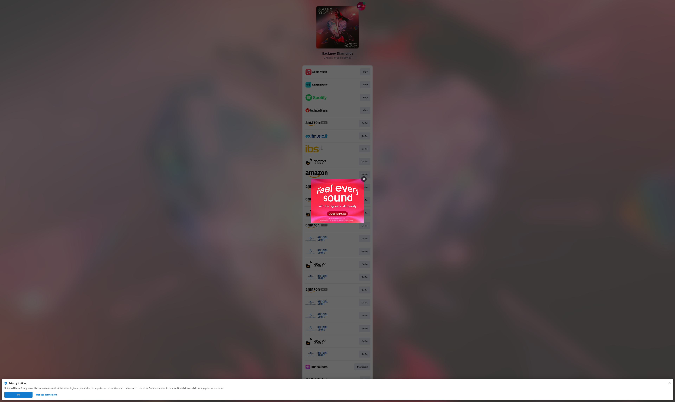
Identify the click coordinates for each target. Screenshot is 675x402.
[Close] (669, 383)
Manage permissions (46, 395)
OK (18, 395)
